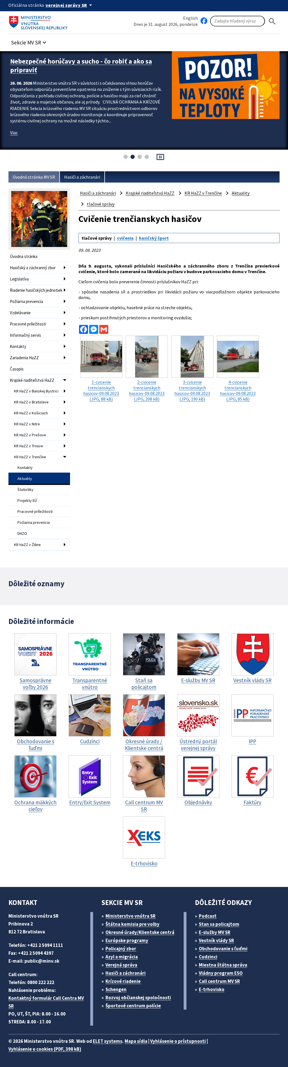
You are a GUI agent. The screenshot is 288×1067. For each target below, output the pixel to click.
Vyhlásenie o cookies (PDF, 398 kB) (44, 1049)
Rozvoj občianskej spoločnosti (138, 997)
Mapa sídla (136, 1041)
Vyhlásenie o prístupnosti (178, 1041)
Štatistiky (25, 489)
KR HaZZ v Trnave (28, 445)
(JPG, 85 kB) (238, 390)
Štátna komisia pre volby (132, 924)
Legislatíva (19, 279)
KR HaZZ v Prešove (30, 434)
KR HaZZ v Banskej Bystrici (36, 391)
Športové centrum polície (133, 1006)
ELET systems (107, 1041)
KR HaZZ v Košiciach (31, 412)
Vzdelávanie (20, 312)
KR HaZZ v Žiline (27, 544)
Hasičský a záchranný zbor (33, 267)
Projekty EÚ (27, 500)
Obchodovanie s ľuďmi (223, 948)
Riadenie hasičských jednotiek (36, 290)
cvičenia (125, 238)
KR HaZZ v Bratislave (31, 402)
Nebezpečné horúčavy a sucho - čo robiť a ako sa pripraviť (81, 65)
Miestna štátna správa (223, 965)
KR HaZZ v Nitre (27, 423)
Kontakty (18, 346)
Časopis (17, 369)
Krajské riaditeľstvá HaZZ (32, 380)
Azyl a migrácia (121, 957)
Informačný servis (25, 335)
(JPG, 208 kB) (147, 390)
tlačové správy (100, 204)
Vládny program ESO (221, 973)
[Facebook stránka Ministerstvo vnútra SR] (204, 21)
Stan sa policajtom (219, 924)
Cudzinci (208, 957)
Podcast (208, 916)
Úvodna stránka (23, 256)
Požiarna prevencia (26, 301)
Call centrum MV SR (219, 981)
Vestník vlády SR (216, 940)
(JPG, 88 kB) (101, 390)
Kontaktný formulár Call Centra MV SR (46, 1002)
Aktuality (24, 478)
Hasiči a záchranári (82, 177)
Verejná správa (121, 965)
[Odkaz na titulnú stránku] (39, 21)
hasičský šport (154, 238)
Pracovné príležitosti (28, 324)
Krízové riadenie (123, 981)
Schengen (116, 989)
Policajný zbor (120, 948)
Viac (14, 132)
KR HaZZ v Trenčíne (30, 456)
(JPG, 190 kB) (192, 390)
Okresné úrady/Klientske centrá (139, 932)
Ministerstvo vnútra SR (130, 916)
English (190, 18)
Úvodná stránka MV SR (34, 177)
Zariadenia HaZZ (24, 357)
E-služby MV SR (214, 932)
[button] (29, 41)
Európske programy (126, 940)
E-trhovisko (211, 989)
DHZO (22, 533)
